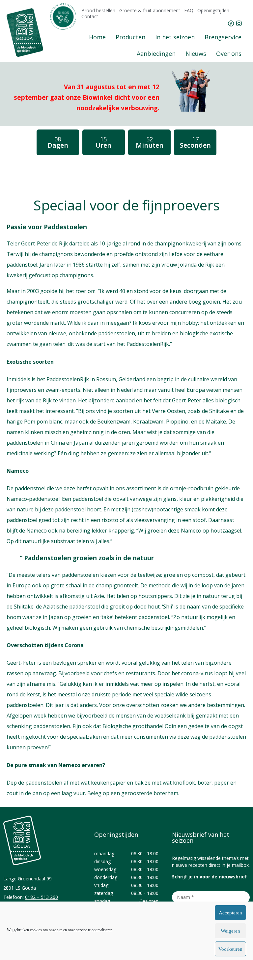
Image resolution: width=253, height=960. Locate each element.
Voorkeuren (230, 949)
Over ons (228, 53)
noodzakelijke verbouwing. (117, 108)
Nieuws (195, 53)
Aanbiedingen (156, 53)
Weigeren (230, 931)
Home (97, 37)
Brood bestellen (98, 11)
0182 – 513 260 (41, 897)
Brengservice (223, 37)
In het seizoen (175, 37)
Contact (89, 16)
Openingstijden (213, 11)
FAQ (188, 11)
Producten (130, 37)
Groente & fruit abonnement (149, 11)
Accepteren (230, 912)
